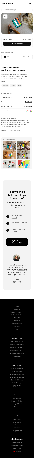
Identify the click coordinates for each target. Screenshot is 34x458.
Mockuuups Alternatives (17, 404)
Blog (17, 329)
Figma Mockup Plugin (17, 341)
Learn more (17, 126)
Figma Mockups (17, 371)
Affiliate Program (17, 323)
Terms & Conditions (17, 445)
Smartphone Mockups (17, 377)
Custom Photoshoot (17, 315)
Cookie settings (17, 442)
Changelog (17, 326)
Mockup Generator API (17, 312)
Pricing (17, 306)
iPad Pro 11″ (28, 102)
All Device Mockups (17, 368)
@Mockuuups (22, 270)
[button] (25, 3)
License (17, 425)
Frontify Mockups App (17, 353)
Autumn (13, 85)
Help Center (17, 419)
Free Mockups (17, 398)
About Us (17, 321)
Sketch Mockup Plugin (17, 344)
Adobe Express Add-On (17, 350)
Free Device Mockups (17, 374)
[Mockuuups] (11, 3)
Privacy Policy (17, 448)
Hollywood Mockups (17, 401)
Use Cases (17, 318)
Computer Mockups (17, 380)
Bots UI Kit (17, 407)
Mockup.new (17, 356)
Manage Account (17, 431)
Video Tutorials (17, 422)
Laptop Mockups (17, 386)
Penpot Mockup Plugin (17, 347)
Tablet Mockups (17, 383)
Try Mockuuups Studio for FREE (17, 242)
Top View (5, 85)
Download (17, 309)
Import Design (18, 43)
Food (19, 85)
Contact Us (17, 428)
